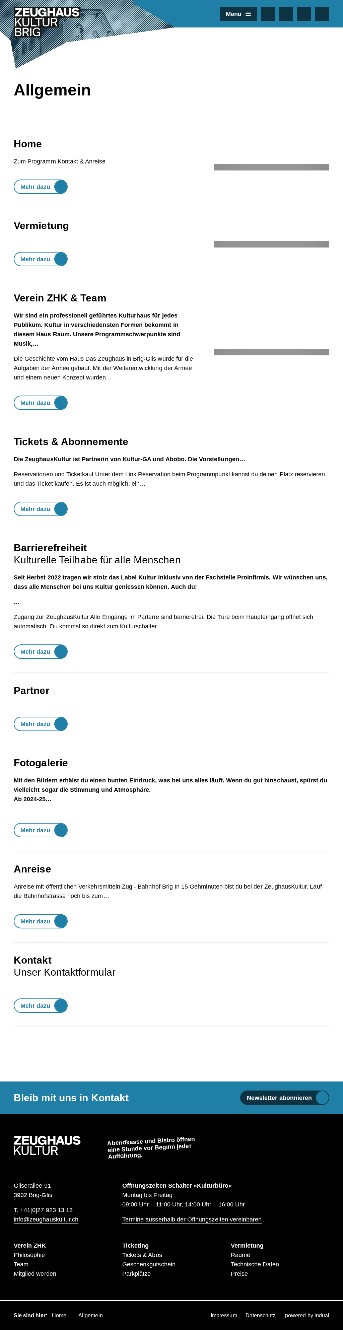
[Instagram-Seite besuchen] (286, 14)
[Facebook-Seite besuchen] (268, 14)
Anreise (32, 868)
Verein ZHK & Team (60, 297)
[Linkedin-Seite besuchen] (304, 14)
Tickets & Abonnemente (71, 441)
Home (28, 143)
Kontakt (33, 960)
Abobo (175, 459)
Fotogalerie (41, 762)
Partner (32, 690)
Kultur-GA (137, 459)
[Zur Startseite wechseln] (47, 22)
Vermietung (41, 225)
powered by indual (307, 1315)
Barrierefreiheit (50, 547)
